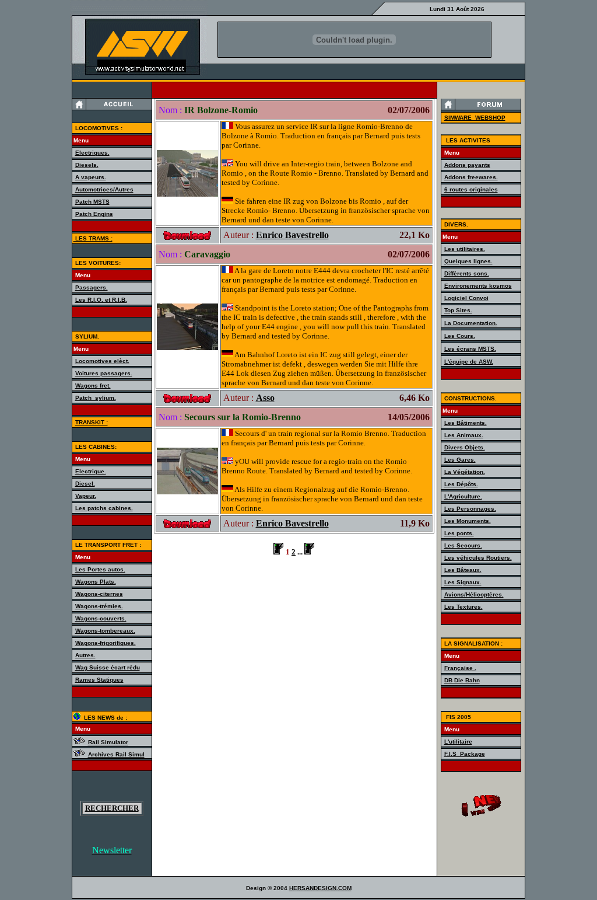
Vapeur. (85, 496)
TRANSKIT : (91, 422)
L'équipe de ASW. (468, 361)
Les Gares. (460, 459)
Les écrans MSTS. (470, 349)
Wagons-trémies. (99, 606)
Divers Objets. (464, 447)
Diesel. (85, 483)
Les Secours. (463, 545)
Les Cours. (459, 336)
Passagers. (91, 287)
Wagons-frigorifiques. (105, 643)
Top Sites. (458, 310)
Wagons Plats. (95, 581)
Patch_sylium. (95, 398)
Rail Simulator (108, 742)
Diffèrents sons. (466, 273)
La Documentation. (470, 323)
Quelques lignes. (468, 261)
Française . (460, 668)
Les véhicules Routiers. (478, 557)
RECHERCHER (112, 808)
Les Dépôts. (461, 484)
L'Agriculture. (463, 496)
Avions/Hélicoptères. (474, 594)
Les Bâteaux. (463, 570)
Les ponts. (459, 533)
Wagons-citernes (99, 594)
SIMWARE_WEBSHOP (474, 117)
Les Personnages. (470, 508)
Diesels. (87, 165)
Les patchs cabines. (104, 508)
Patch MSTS (92, 201)
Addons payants (467, 165)
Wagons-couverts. (101, 618)
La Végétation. (464, 472)
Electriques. (92, 152)
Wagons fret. (93, 385)
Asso (265, 398)
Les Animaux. (463, 435)
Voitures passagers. (103, 373)
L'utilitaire (458, 741)
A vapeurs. (90, 177)
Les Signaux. (463, 582)
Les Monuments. (467, 521)
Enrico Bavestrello (292, 235)
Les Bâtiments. (465, 423)
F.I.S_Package (464, 754)
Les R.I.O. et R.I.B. (101, 299)
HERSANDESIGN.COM (320, 888)
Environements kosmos (478, 285)
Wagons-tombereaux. (105, 630)
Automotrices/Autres (104, 189)
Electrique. (90, 471)
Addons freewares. (471, 177)
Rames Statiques (99, 679)
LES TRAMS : (93, 238)
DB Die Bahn (462, 680)
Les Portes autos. (100, 569)
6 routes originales (471, 189)
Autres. (85, 655)
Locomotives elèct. (102, 361)
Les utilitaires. (464, 249)
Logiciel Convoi (466, 298)
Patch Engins (94, 214)
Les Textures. (463, 607)
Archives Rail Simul (116, 754)
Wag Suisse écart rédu (107, 667)
